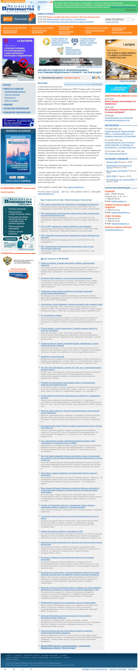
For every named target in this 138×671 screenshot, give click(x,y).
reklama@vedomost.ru (120, 224)
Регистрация (20, 19)
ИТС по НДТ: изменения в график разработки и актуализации (66, 226)
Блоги (15, 659)
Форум (8, 659)
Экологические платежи (97, 28)
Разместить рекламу (26, 80)
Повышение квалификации (17, 112)
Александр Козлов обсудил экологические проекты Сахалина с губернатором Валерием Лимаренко (67, 632)
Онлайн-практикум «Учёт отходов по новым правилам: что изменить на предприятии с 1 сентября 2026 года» (120, 144)
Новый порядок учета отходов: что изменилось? (67, 19)
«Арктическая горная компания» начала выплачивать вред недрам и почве (71, 304)
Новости (26, 657)
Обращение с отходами (43, 28)
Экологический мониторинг (39, 32)
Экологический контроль (15, 28)
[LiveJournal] (99, 77)
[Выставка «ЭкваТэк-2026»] (18, 122)
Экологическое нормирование (10, 32)
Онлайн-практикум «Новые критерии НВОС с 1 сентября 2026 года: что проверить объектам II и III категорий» (120, 133)
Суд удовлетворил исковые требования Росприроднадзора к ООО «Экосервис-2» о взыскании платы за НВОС (68, 442)
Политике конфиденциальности (123, 7)
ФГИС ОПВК (111, 176)
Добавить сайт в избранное (94, 669)
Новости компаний (12, 95)
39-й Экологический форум (116, 154)
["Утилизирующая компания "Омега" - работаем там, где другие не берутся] (70, 61)
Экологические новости (15, 92)
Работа (67, 657)
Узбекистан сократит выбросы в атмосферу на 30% (62, 531)
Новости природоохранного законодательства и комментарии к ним (73, 51)
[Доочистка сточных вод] (121, 88)
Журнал (7, 85)
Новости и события (13, 89)
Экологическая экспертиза (66, 28)
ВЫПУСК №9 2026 (18, 137)
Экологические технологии (66, 32)
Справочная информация (16, 108)
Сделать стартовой (118, 669)
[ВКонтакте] (38, 7)
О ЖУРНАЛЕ (42, 2)
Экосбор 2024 (111, 162)
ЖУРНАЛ (9, 655)
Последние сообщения (116, 159)
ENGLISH (131, 669)
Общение (8, 104)
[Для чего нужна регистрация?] (30, 19)
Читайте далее (7, 192)
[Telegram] (39, 9)
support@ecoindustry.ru (114, 230)
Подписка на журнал (18, 131)
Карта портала (112, 22)
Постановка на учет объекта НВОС (120, 180)
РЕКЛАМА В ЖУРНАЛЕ (32, 655)
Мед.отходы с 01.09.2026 (116, 171)
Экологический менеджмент (119, 29)
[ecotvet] (18, 223)
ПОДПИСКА (18, 655)
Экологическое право (122, 33)
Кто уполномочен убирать (51, 315)
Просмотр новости (72, 78)
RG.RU (56, 192)
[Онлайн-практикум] (121, 60)
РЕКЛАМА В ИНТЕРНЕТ (50, 655)
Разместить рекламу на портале (89, 67)
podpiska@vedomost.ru (120, 212)
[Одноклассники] (96, 77)
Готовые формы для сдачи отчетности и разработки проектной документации (60, 42)
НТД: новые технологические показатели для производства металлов (69, 204)
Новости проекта (46, 14)
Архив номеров (13, 181)
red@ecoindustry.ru (119, 201)
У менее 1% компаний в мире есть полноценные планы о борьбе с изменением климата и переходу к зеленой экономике (68, 506)
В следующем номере (12, 188)
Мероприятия (10, 98)
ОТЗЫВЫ (63, 655)
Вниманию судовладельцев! (52, 357)
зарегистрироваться (76, 187)
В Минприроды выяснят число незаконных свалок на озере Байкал (68, 603)
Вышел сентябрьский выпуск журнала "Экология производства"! (73, 17)
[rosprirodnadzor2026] (18, 58)
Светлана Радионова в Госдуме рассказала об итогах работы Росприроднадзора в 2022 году (66, 617)
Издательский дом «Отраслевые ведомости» (30, 663)
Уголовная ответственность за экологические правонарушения (66, 278)
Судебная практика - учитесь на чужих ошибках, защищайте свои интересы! (88, 42)
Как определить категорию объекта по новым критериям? (70, 22)
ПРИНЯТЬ (131, 10)
